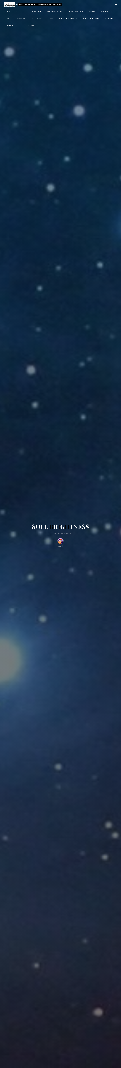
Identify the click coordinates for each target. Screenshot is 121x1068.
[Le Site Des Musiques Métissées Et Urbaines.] (9, 4)
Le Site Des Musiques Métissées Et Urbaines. (38, 4)
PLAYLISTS (60, 520)
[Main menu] (115, 4)
